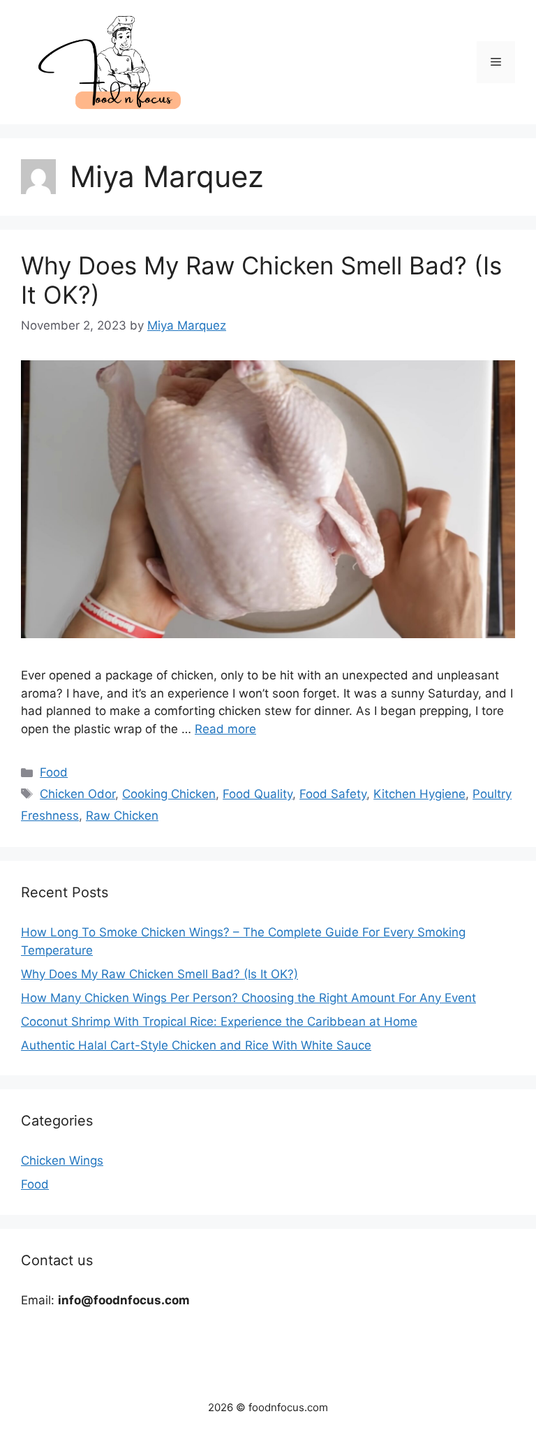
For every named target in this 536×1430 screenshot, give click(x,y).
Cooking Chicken (169, 794)
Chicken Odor (77, 794)
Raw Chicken (122, 816)
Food (54, 772)
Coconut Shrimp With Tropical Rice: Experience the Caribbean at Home (219, 1022)
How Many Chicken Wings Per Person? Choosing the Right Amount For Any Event (248, 998)
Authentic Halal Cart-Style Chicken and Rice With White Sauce (196, 1045)
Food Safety (332, 794)
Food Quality (257, 794)
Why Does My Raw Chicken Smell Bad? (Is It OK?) (159, 974)
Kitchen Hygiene (419, 794)
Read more (225, 729)
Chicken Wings (62, 1160)
